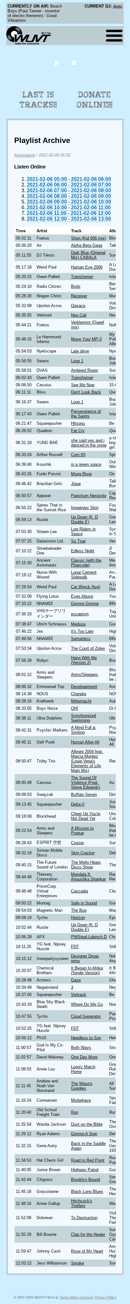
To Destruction (84, 1217)
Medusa (78, 624)
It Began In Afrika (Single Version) (87, 970)
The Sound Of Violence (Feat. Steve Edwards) (85, 782)
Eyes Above (82, 596)
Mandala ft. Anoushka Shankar (88, 876)
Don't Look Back (86, 392)
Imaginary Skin (84, 507)
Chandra (78, 693)
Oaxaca (78, 305)
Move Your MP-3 (86, 339)
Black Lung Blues (87, 1191)
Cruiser (77, 842)
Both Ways (81, 1047)
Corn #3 (78, 454)
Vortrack (78, 994)
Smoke (77, 1263)
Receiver (79, 295)
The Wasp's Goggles (81, 1086)
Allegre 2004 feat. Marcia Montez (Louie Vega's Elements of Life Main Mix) (87, 761)
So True (78, 541)
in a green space (86, 464)
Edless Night (82, 550)
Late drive (80, 351)
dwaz (117, 6)
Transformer (82, 276)
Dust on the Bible (87, 1124)
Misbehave (81, 1100)
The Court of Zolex (88, 648)
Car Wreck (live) (85, 586)
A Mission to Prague (82, 830)
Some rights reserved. (77, 1297)
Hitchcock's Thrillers (81, 1203)
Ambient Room (84, 370)
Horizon (78, 917)
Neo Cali (78, 315)
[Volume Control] (75, 63)
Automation (24, 155)
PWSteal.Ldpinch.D (89, 936)
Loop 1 (77, 361)
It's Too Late (82, 631)
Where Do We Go (87, 1004)
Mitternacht (81, 701)
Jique (76, 483)
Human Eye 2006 (87, 267)
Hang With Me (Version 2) (84, 660)
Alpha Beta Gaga (86, 245)
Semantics (81, 638)
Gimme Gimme (85, 603)
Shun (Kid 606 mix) (88, 238)
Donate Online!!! (95, 100)
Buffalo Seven (84, 794)
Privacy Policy (105, 1297)
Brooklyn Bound (85, 1179)
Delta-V (78, 804)
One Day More (84, 1057)
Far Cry (78, 430)
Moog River (81, 473)
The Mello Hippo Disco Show (86, 864)
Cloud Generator (86, 1016)
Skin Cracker (83, 853)
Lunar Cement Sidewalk (84, 574)
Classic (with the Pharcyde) (86, 562)
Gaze (76, 980)
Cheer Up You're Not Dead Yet (85, 816)
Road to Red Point (87, 1160)
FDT (75, 946)
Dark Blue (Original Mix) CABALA (88, 255)
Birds (75, 286)
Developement (84, 686)
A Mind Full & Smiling (83, 730)
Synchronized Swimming (83, 718)
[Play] (57, 63)
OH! (74, 708)
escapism (80, 614)
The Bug (78, 910)
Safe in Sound (84, 903)
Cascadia (79, 891)
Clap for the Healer (88, 1234)
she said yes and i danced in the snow (88, 443)
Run (74, 1112)
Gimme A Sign (84, 1133)
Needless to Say (86, 1037)
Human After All (85, 742)
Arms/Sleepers (84, 674)
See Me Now (82, 384)
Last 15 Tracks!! (38, 100)
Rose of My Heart (87, 1251)
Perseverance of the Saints (86, 413)
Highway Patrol (84, 1169)
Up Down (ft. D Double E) (84, 519)
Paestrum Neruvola (88, 495)
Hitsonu (78, 423)
